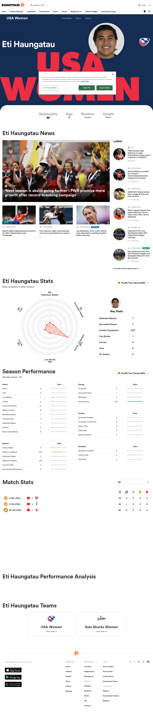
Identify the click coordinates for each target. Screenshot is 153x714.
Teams (55, 11)
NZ (85, 700)
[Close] (112, 74)
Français (87, 705)
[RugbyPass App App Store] (27, 670)
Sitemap (69, 691)
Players (64, 11)
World (86, 696)
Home (68, 666)
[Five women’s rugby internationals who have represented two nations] (56, 223)
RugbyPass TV (76, 11)
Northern (87, 686)
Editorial (106, 700)
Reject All (86, 88)
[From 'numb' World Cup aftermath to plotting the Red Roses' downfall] (93, 223)
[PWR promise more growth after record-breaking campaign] (56, 171)
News (4, 11)
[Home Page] (13, 5)
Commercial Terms (110, 681)
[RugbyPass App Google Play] (27, 677)
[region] (77, 83)
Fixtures (69, 671)
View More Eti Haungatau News (125, 268)
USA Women (17, 18)
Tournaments (44, 11)
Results (68, 676)
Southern (87, 691)
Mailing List (88, 676)
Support (106, 691)
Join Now (88, 666)
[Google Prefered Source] (27, 685)
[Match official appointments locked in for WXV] (19, 223)
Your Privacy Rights (50, 88)
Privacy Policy (108, 666)
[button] (66, 18)
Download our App (108, 11)
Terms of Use (108, 671)
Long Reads (31, 11)
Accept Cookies (104, 88)
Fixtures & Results (16, 11)
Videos (68, 686)
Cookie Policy (108, 676)
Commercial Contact (111, 696)
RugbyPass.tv (89, 671)
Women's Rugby (91, 11)
